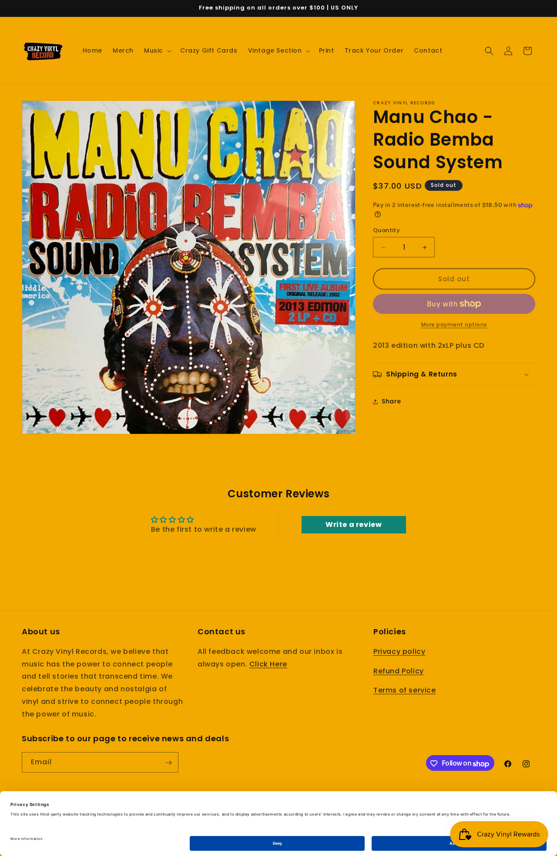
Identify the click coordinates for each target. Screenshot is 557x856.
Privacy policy (399, 651)
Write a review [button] (353, 524)
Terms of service (404, 690)
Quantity (386, 230)
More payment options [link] (454, 324)
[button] (157, 50)
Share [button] (391, 401)
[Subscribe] (168, 763)
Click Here (268, 664)
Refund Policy (398, 671)
